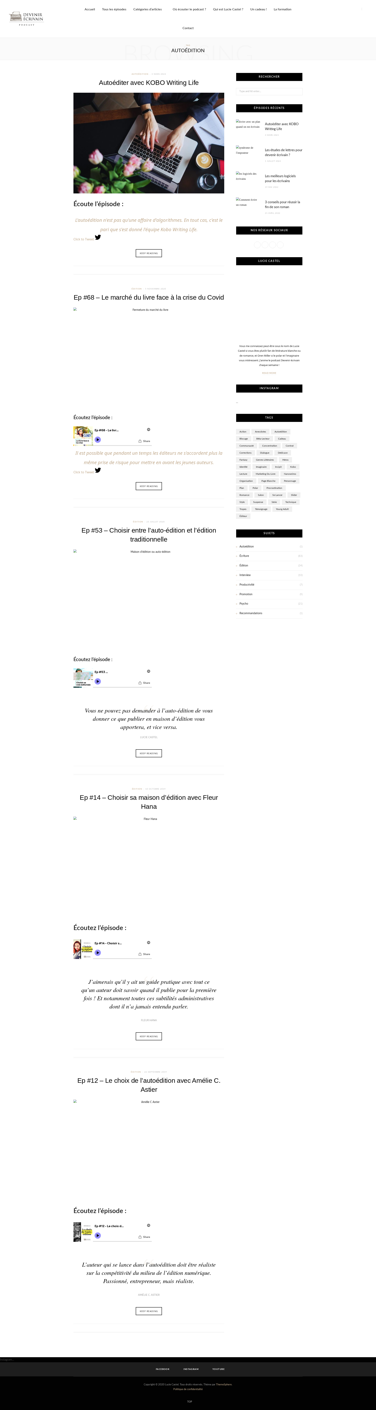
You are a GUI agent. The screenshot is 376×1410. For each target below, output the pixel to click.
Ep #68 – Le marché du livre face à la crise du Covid (149, 297)
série (274, 502)
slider (294, 495)
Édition (137, 289)
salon (261, 495)
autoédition (281, 431)
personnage (290, 481)
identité (243, 467)
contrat (290, 446)
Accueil (90, 9)
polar (255, 488)
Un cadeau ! (258, 9)
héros (285, 460)
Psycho (244, 603)
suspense (258, 502)
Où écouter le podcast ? (189, 9)
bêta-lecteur (262, 439)
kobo (293, 467)
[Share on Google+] (215, 270)
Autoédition (140, 74)
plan (242, 488)
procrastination (274, 488)
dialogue (264, 453)
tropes (243, 509)
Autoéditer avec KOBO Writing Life (149, 82)
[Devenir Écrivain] (26, 19)
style (242, 502)
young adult (282, 509)
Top (189, 1402)
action (243, 431)
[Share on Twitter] (210, 270)
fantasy (243, 460)
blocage (244, 439)
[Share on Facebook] (205, 270)
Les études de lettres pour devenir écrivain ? (283, 152)
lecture (243, 474)
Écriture (244, 556)
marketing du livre (265, 474)
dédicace (282, 453)
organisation (246, 481)
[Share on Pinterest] (220, 270)
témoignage (261, 509)
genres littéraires (265, 460)
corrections (245, 453)
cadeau (282, 439)
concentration (269, 446)
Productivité (247, 584)
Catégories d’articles (147, 9)
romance (244, 495)
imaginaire (261, 467)
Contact (188, 28)
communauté (247, 446)
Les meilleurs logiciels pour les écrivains (280, 178)
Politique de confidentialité (188, 1389)
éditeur (243, 516)
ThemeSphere (224, 1384)
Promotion (246, 594)
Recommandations (251, 613)
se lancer (277, 495)
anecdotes (260, 431)
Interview (245, 575)
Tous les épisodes (114, 9)
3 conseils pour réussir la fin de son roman (282, 204)
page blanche (268, 481)
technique (290, 502)
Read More (269, 373)
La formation (282, 9)
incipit (278, 467)
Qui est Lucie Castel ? (228, 9)
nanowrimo (290, 474)
